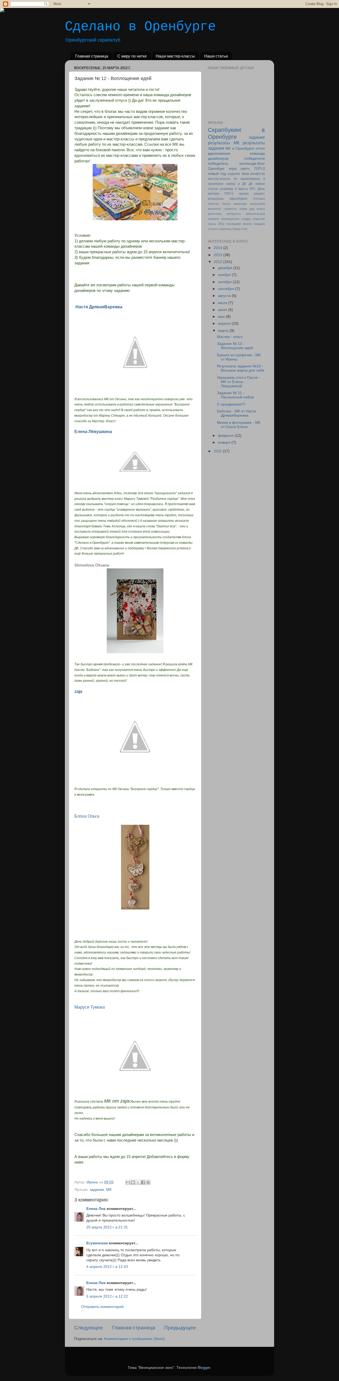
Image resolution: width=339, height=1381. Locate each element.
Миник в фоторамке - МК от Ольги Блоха (238, 425)
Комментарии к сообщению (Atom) (134, 1339)
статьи (212, 228)
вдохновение (219, 153)
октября (225, 282)
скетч (244, 169)
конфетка (258, 174)
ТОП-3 (259, 169)
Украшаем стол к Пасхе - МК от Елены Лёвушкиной (238, 382)
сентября (226, 289)
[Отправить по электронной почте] (128, 1182)
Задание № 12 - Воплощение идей (235, 346)
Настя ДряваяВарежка (98, 307)
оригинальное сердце (236, 218)
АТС (252, 189)
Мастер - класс (230, 337)
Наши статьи (216, 56)
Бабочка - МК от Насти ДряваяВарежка (236, 413)
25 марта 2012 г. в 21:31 (107, 1227)
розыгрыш (216, 199)
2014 (218, 248)
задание (97, 1190)
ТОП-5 (228, 193)
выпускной (257, 203)
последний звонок (239, 223)
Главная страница (91, 56)
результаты (219, 142)
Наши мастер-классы (175, 56)
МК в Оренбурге (239, 148)
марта (224, 331)
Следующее (88, 1327)
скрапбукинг (238, 199)
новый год (217, 174)
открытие (258, 218)
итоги (260, 148)
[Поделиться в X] (138, 1182)
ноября (225, 275)
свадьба (259, 223)
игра (233, 169)
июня (223, 310)
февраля (226, 436)
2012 (218, 262)
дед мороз (257, 208)
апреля (225, 324)
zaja (78, 691)
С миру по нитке (132, 56)
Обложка (259, 198)
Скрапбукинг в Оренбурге (236, 133)
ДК (251, 184)
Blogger (204, 1368)
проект (244, 193)
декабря (225, 268)
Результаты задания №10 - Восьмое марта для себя (240, 368)
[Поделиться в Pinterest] (148, 1182)
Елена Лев (96, 1209)
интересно (234, 213)
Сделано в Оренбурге (140, 26)
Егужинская (97, 1243)
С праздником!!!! (231, 404)
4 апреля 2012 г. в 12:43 (107, 1267)
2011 (218, 451)
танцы (236, 228)
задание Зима (238, 174)
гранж (243, 208)
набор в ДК (236, 184)
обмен (260, 184)
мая (222, 317)
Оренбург (216, 169)
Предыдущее (180, 1327)
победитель (218, 164)
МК (108, 1190)
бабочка (213, 203)
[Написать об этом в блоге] (133, 1182)
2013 (218, 255)
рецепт (259, 193)
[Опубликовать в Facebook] (143, 1182)
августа (225, 296)
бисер (226, 203)
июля (223, 303)
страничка (224, 228)
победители (254, 159)
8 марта (241, 189)
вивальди (240, 203)
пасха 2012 (216, 223)
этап (244, 228)
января (224, 442)
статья (213, 189)
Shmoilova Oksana (91, 565)
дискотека (214, 213)
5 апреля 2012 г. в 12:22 (107, 1296)
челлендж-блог (252, 164)
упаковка (226, 189)
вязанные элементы (222, 208)
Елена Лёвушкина (93, 431)
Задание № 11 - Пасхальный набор (235, 395)
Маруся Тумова (89, 1007)
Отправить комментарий (102, 1307)
